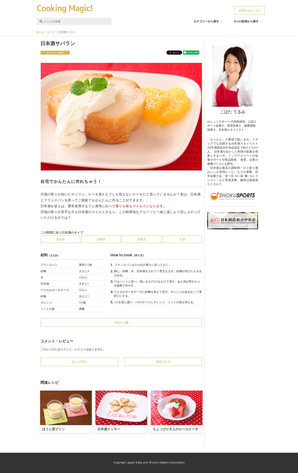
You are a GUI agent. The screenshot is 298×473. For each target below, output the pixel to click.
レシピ (51, 31)
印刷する (120, 322)
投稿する (162, 361)
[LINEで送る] (191, 52)
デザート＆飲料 (55, 52)
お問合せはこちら (249, 10)
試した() (79, 361)
